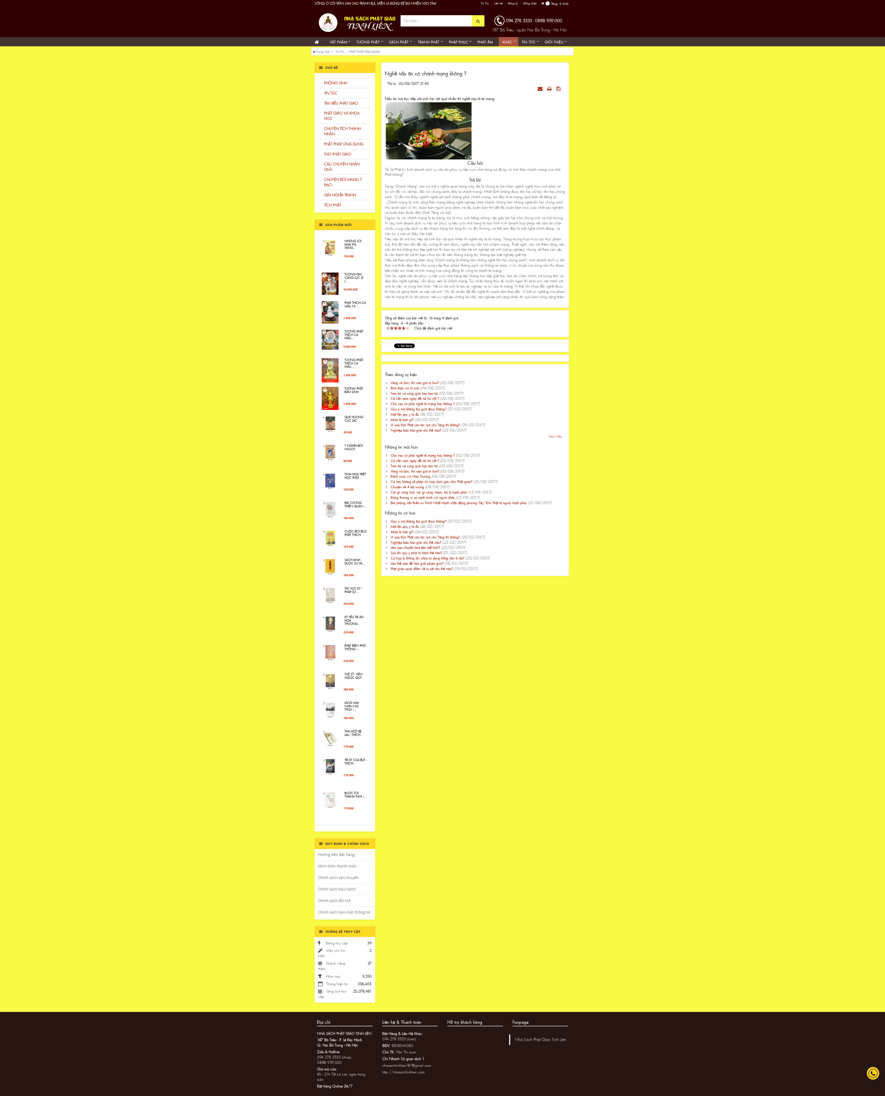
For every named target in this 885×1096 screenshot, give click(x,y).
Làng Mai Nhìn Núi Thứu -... (352, 706)
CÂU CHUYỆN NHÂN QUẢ (342, 167)
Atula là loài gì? (402, 419)
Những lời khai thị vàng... (353, 244)
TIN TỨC (330, 93)
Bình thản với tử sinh (405, 388)
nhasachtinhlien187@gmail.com (406, 1065)
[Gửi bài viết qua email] (541, 88)
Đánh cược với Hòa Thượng (410, 476)
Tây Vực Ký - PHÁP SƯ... (353, 590)
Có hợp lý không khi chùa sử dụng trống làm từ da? (427, 558)
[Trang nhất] (318, 41)
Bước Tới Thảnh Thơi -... (355, 794)
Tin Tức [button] (529, 42)
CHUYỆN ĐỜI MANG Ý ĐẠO (343, 182)
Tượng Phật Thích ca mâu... (354, 363)
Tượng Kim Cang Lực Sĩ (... (354, 277)
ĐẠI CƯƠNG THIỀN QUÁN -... (356, 504)
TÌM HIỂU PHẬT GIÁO (341, 103)
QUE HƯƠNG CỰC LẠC (354, 418)
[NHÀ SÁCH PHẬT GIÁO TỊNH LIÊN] (356, 22)
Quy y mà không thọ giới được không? (418, 409)
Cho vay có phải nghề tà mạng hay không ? (423, 403)
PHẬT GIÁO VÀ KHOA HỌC (342, 116)
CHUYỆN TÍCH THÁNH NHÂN (342, 131)
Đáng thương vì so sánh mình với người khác (423, 497)
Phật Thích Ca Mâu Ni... (355, 304)
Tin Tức (485, 3)
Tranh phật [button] (429, 42)
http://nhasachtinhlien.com (403, 1072)
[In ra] (550, 88)
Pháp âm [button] (485, 42)
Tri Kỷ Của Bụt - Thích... (356, 761)
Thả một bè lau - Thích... (354, 733)
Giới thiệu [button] (554, 42)
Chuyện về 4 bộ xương (407, 487)
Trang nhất (322, 52)
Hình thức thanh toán (337, 866)
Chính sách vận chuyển (338, 877)
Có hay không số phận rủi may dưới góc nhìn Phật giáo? (431, 481)
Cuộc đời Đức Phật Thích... (356, 533)
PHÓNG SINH (335, 82)
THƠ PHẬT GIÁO (337, 154)
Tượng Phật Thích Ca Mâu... (354, 334)
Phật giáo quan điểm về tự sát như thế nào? (422, 568)
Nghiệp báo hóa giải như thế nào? (416, 430)
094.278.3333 (519, 20)
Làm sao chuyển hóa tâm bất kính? (415, 547)
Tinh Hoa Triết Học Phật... (355, 475)
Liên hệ (498, 3)
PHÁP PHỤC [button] (458, 42)
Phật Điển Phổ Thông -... (355, 647)
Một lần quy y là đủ (405, 414)
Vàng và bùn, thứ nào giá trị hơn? (415, 382)
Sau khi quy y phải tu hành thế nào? (416, 552)
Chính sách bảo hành (337, 889)
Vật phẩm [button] (338, 42)
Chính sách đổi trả (334, 900)
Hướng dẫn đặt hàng (336, 854)
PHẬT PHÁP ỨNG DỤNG (364, 52)
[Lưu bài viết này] (559, 88)
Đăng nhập (530, 3)
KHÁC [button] (507, 42)
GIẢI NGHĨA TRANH (340, 194)
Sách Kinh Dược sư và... (355, 561)
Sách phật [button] (399, 42)
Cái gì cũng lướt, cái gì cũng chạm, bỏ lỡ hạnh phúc (429, 492)
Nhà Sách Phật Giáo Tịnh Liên (540, 1039)
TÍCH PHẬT (332, 205)
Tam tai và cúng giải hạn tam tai (414, 393)
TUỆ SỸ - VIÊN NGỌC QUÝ (354, 675)
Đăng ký (513, 3)
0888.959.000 (548, 20)
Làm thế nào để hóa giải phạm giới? (417, 563)
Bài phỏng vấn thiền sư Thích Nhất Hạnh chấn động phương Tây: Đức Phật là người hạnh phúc (459, 502)
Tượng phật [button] (368, 42)
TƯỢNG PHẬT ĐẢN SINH (354, 390)
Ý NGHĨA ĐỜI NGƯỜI (354, 447)
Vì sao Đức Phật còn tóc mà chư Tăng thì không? (425, 425)
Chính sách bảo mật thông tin (344, 912)
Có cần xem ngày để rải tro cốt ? (415, 398)
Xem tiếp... (557, 436)
